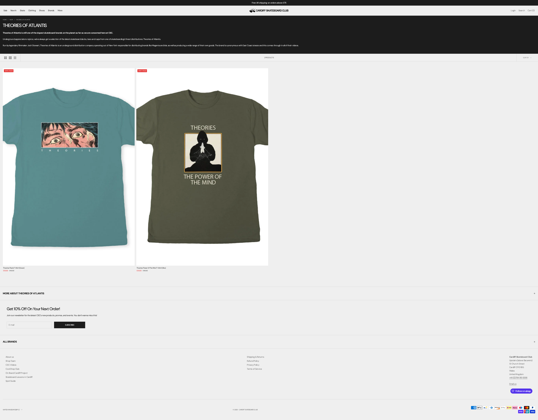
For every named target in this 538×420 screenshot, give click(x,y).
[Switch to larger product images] (5, 58)
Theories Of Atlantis (23, 20)
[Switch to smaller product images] (10, 58)
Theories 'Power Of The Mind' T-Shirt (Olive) (151, 268)
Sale (5, 10)
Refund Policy (253, 361)
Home (5, 20)
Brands (51, 10)
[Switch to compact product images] (15, 58)
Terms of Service (254, 369)
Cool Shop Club (12, 369)
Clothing (32, 10)
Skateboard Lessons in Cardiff (19, 377)
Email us (512, 384)
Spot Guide (11, 381)
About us (10, 357)
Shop (11, 20)
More (60, 10)
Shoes (42, 10)
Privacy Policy (253, 364)
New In (14, 10)
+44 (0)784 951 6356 (518, 377)
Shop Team (10, 361)
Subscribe (69, 325)
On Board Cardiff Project (16, 373)
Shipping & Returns (255, 357)
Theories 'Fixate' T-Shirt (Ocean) (14, 268)
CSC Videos (11, 364)
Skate (22, 10)
